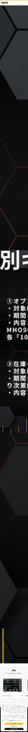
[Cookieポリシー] (12, 720)
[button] (22, 660)
